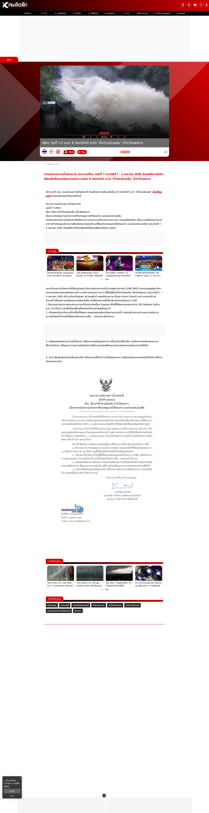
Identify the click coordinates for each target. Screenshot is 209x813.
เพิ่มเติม (6, 786)
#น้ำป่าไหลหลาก (115, 605)
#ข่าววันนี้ (64, 605)
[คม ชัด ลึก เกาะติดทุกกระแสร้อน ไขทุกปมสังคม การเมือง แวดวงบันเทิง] (104, 5)
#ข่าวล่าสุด (52, 605)
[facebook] (183, 5)
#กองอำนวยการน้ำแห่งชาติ (59, 610)
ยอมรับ (12, 791)
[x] (189, 5)
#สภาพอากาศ (99, 605)
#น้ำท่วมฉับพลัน (132, 605)
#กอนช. (77, 610)
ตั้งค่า (12, 796)
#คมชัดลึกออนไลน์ (81, 605)
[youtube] (195, 5)
